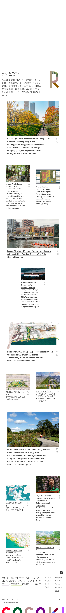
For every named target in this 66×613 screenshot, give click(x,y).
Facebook (58, 587)
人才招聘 (48, 577)
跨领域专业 (16, 584)
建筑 (11, 578)
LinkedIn (58, 581)
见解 (29, 185)
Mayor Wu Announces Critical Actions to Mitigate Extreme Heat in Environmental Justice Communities (45, 500)
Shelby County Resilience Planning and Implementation (45, 549)
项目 (59, 188)
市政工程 (32, 581)
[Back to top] (61, 572)
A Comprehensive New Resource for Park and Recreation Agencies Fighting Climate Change (29, 286)
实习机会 (48, 581)
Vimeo (57, 590)
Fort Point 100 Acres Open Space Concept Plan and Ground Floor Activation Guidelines (30, 353)
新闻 (57, 140)
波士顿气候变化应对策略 (14, 504)
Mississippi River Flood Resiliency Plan (14, 551)
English (61, 600)
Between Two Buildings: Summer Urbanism (14, 185)
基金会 (47, 584)
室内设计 (19, 578)
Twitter (57, 584)
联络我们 (48, 587)
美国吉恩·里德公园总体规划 (15, 393)
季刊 (57, 594)
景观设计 (21, 581)
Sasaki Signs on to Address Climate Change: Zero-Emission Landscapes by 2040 (29, 140)
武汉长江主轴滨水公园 (44, 391)
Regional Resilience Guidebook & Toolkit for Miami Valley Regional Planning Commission (44, 190)
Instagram (58, 577)
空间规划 (10, 581)
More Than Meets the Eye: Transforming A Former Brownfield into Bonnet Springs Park (29, 451)
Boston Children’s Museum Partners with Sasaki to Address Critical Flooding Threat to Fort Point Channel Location (29, 253)
